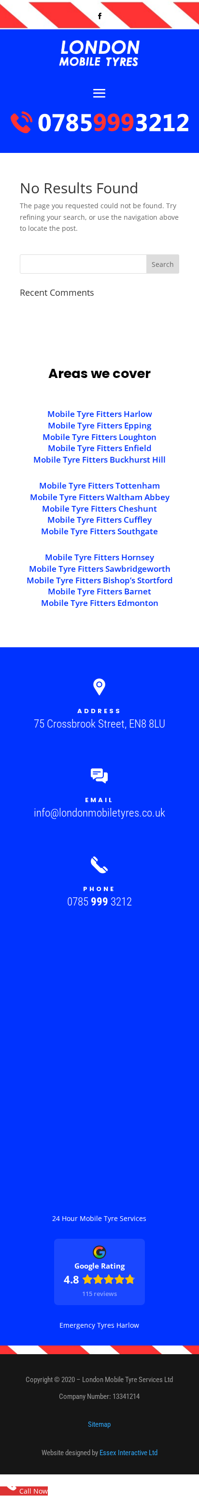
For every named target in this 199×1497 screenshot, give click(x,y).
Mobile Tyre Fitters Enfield (100, 447)
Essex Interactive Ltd (128, 1452)
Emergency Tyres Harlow (99, 1325)
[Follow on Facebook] (99, 16)
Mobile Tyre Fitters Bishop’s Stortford (100, 580)
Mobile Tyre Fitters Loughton (99, 436)
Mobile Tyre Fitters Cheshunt (99, 508)
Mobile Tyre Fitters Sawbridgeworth (100, 568)
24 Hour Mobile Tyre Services (99, 1218)
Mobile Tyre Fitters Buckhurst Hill (99, 459)
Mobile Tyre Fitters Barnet (99, 591)
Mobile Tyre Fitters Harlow (99, 413)
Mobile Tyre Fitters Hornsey (99, 557)
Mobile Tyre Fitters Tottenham (99, 485)
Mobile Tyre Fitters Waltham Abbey (100, 497)
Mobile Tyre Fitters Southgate (99, 531)
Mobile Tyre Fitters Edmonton (99, 602)
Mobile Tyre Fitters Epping (99, 425)
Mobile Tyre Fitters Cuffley (99, 519)
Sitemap (99, 1424)
